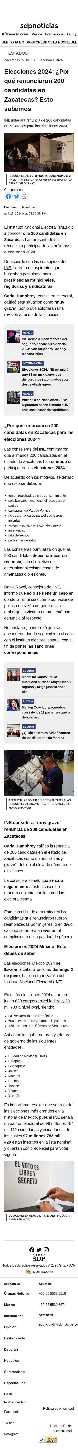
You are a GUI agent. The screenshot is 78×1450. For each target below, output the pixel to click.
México (36, 34)
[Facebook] (8, 196)
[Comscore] (39, 1271)
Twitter (9, 1423)
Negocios (11, 1360)
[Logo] (39, 26)
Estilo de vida (14, 1338)
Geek (8, 1394)
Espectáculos (14, 1383)
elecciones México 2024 (34, 963)
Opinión (10, 1327)
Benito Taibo (12, 42)
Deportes (11, 1349)
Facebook (11, 1412)
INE (28, 60)
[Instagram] (46, 1249)
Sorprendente (15, 1372)
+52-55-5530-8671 (52, 1305)
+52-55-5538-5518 (52, 1293)
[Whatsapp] (25, 196)
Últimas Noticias (16, 34)
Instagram (11, 1434)
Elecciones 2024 (50, 60)
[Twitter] (16, 196)
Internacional (54, 34)
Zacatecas (12, 60)
